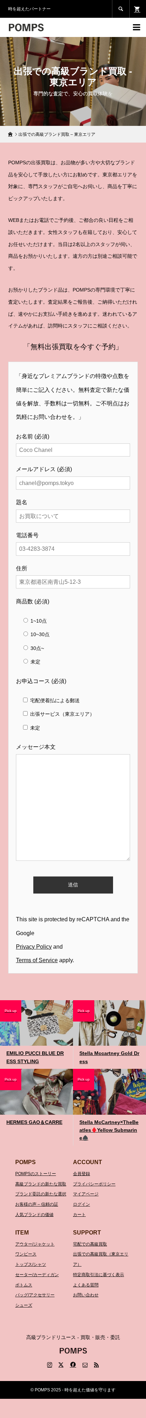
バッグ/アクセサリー (35, 1294)
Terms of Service (37, 960)
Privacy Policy (34, 947)
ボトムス (23, 1285)
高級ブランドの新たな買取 (40, 1184)
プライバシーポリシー (94, 1184)
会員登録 (81, 1173)
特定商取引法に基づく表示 (98, 1274)
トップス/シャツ (30, 1264)
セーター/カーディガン (37, 1274)
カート (79, 1214)
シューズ (23, 1305)
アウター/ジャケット (35, 1244)
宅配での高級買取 (90, 1244)
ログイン (81, 1204)
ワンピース (25, 1254)
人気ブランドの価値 (34, 1214)
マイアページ (86, 1194)
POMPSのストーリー (35, 1173)
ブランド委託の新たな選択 (40, 1194)
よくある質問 (86, 1285)
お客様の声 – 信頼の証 (36, 1204)
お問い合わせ (86, 1294)
